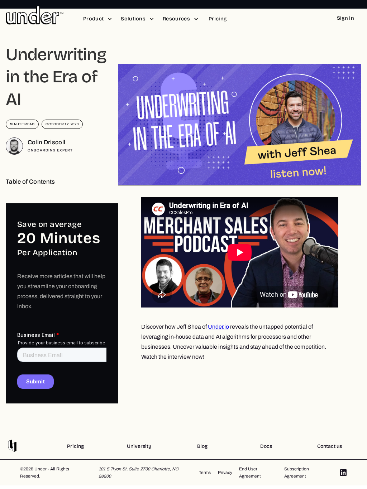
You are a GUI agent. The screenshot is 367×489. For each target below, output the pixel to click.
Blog (202, 446)
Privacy (225, 472)
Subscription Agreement (296, 472)
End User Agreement (250, 472)
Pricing (75, 446)
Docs (266, 446)
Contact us (329, 446)
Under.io (218, 327)
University (139, 446)
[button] (97, 18)
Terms (205, 472)
